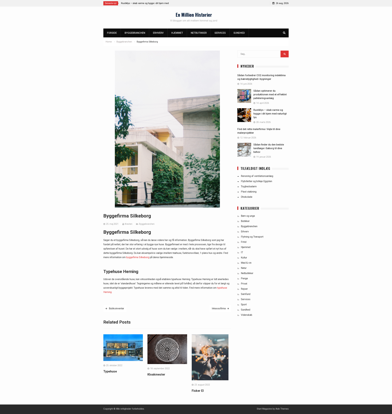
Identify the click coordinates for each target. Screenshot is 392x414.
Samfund (245, 294)
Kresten (128, 224)
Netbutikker (199, 32)
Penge (244, 278)
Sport (244, 304)
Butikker (245, 221)
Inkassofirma (219, 308)
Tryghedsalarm (249, 186)
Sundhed (239, 32)
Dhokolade (246, 196)
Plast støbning (248, 191)
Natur (244, 268)
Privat (244, 283)
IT (242, 252)
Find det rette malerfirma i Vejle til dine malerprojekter (148, 3)
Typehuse (110, 371)
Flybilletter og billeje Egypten (256, 181)
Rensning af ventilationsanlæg (257, 176)
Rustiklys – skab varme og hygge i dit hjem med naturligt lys (270, 114)
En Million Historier (194, 14)
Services (220, 32)
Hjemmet (177, 32)
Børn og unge (248, 215)
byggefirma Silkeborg (137, 257)
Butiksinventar (116, 308)
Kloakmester (156, 374)
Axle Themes (282, 408)
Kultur (244, 257)
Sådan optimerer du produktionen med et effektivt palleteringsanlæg (270, 94)
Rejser (244, 288)
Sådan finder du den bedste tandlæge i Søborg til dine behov (268, 148)
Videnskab (246, 314)
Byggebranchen (135, 32)
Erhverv (158, 32)
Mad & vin (246, 262)
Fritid (243, 241)
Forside (112, 32)
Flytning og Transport (252, 236)
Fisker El (198, 391)
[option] (149, 3)
